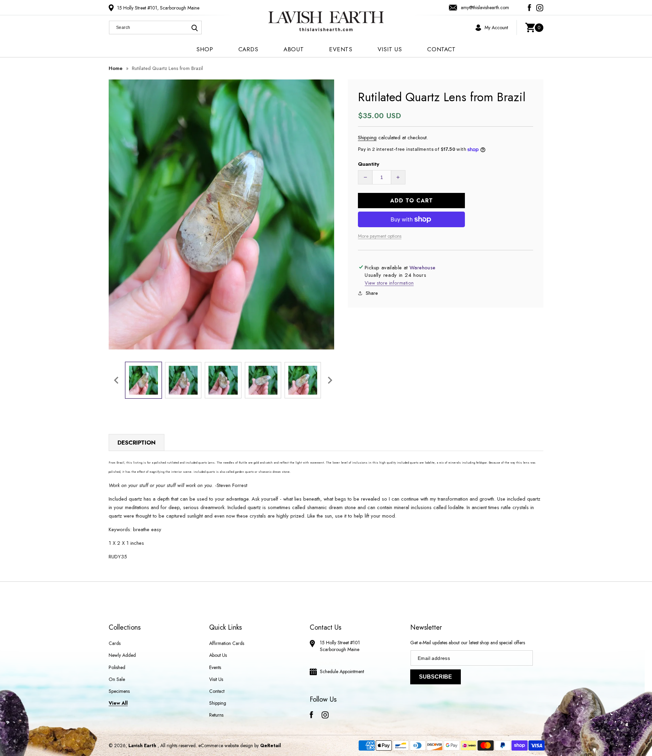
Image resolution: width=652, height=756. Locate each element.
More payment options (379, 236)
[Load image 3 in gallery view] (223, 380)
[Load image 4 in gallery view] (263, 380)
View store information (389, 283)
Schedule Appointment (342, 671)
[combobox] (155, 27)
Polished (117, 667)
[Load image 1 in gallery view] (143, 380)
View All (118, 703)
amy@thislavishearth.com (485, 7)
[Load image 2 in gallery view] (183, 380)
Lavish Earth (142, 745)
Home (116, 68)
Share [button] (372, 293)
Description (136, 442)
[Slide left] (116, 380)
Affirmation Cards (226, 643)
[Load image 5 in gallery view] (303, 380)
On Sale (117, 679)
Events (215, 667)
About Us (218, 655)
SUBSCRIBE (435, 677)
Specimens (119, 691)
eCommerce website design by (229, 745)
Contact (216, 691)
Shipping (367, 137)
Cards (115, 643)
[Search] (194, 27)
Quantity (368, 164)
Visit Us (216, 679)
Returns (216, 715)
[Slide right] (330, 380)
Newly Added (122, 655)
